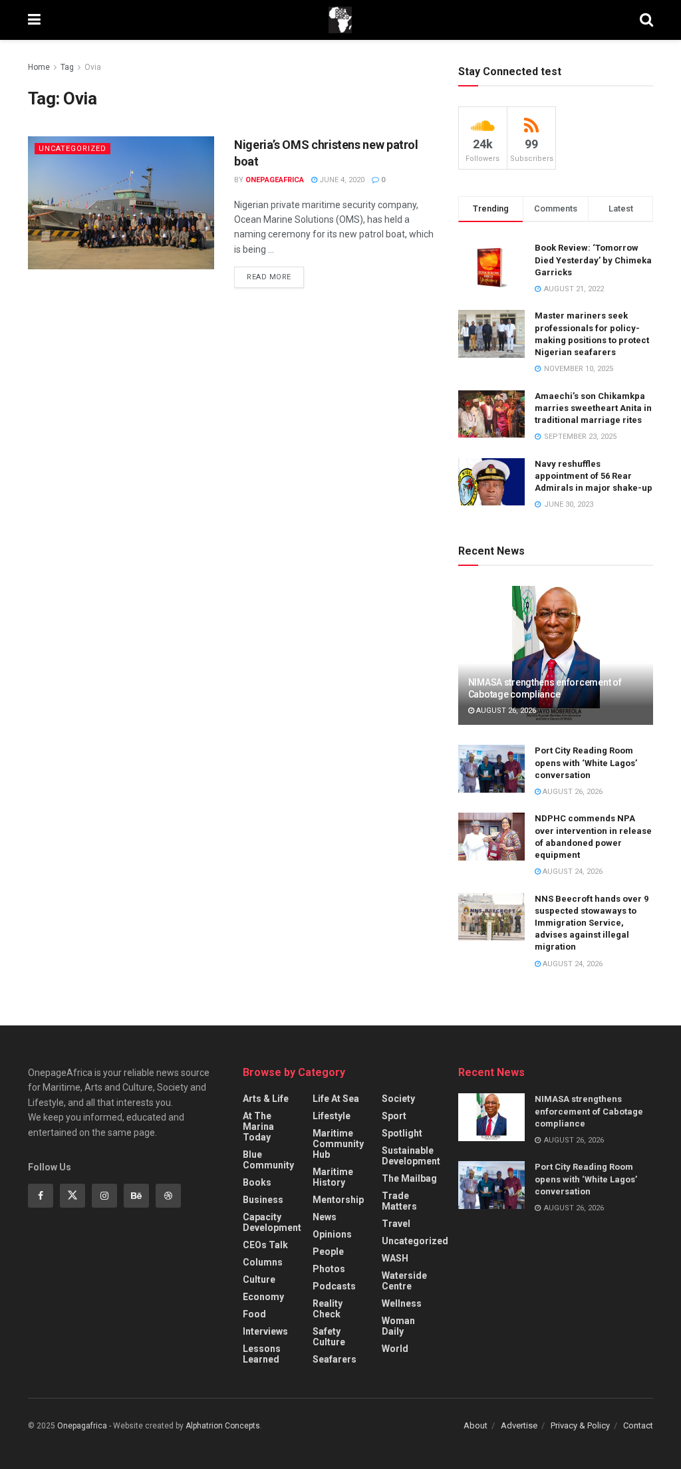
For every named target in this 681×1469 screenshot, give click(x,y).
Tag (67, 67)
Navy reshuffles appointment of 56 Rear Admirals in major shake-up (593, 476)
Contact (638, 1425)
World (395, 1348)
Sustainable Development (411, 1155)
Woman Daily (398, 1326)
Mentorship (338, 1199)
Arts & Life (266, 1098)
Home (39, 67)
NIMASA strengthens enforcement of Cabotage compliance (589, 1111)
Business (263, 1199)
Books (257, 1182)
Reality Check (327, 1308)
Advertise (519, 1425)
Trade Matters (399, 1201)
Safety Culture (329, 1336)
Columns (263, 1262)
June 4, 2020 (340, 180)
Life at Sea (336, 1098)
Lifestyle (331, 1116)
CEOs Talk (265, 1245)
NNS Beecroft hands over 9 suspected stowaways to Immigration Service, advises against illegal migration (591, 923)
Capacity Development (272, 1222)
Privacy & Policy (580, 1425)
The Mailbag (409, 1178)
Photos (329, 1269)
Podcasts (334, 1286)
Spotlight (402, 1133)
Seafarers (334, 1359)
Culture (259, 1279)
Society (398, 1098)
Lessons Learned (262, 1354)
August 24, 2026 (572, 871)
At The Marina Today (258, 1126)
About (475, 1425)
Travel (396, 1223)
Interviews (265, 1331)
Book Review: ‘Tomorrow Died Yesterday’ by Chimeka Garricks (593, 260)
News (325, 1217)
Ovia (92, 67)
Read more (269, 277)
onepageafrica (274, 180)
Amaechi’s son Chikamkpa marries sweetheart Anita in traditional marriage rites (593, 408)
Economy (263, 1296)
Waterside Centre (404, 1280)
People (328, 1251)
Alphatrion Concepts (223, 1425)
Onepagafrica (82, 1425)
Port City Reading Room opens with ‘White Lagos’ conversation (586, 762)
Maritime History (333, 1177)
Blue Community (268, 1159)
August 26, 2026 (505, 710)
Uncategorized (72, 148)
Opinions (332, 1234)
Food (254, 1314)
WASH (395, 1258)
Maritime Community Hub (338, 1144)
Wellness (402, 1303)
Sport (394, 1116)
